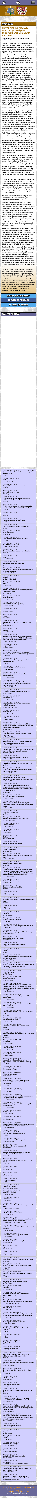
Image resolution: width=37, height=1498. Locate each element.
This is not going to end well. (12, 843)
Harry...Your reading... (10, 849)
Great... (5, 1437)
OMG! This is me (8, 972)
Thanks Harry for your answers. (13, 563)
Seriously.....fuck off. (10, 1192)
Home (4, 1487)
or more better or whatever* (12, 919)
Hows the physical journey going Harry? (16, 691)
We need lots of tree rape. (11, 492)
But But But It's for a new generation (15, 1146)
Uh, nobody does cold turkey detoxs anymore (18, 1140)
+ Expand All (30, 470)
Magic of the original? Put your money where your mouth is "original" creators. (18, 1132)
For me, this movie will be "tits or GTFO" (16, 526)
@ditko (5, 577)
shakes (5, 630)
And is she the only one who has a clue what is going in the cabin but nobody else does (17, 507)
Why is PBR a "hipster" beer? (13, 863)
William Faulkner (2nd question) (13, 604)
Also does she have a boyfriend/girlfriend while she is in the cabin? (16, 499)
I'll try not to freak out (10, 1074)
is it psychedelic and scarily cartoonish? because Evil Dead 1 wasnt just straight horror (18, 653)
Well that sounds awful (10, 1019)
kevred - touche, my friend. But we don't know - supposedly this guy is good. (18, 1096)
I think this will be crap (10, 1378)
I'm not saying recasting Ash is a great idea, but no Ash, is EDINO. (17, 1469)
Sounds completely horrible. (12, 887)
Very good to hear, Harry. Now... (13, 938)
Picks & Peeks (26, 1487)
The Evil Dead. (8, 1307)
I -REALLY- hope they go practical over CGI (17, 763)
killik (4, 479)
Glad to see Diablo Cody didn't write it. (16, 1235)
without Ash (7, 1462)
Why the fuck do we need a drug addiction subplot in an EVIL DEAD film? (17, 1153)
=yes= (5, 514)
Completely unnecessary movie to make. (16, 486)
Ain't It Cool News (22, 10)
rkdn (4, 610)
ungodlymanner (8, 1047)
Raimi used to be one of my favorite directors (18, 926)
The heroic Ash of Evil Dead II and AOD (16, 818)
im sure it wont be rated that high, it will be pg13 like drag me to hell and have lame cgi (17, 1061)
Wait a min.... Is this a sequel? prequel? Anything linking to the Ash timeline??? (16, 1477)
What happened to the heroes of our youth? (17, 1301)
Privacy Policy (16, 1492)
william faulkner (8, 597)
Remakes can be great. (10, 1348)
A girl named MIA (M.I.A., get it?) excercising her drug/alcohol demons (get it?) (17, 742)
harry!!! (5, 907)
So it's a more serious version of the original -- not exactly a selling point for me (18, 965)
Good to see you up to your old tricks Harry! (17, 932)
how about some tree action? (12, 1090)
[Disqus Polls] (18, 340)
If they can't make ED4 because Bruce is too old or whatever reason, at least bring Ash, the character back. (18, 1407)
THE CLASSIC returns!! (11, 545)
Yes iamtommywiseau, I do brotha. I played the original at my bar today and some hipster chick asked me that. (18, 683)
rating (5, 616)
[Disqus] (18, 389)
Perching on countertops (11, 1384)
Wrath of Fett (7, 1054)
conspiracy (6, 913)
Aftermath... (7, 1041)
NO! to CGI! (7, 1112)
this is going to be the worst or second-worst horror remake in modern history (18, 1219)
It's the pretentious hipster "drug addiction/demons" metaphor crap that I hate (18, 778)
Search (21, 1489)
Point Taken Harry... (9, 824)
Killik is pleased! (8, 532)
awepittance (7, 711)
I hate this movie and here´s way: (14, 520)
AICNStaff (7, 40)
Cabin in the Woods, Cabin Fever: (14, 668)
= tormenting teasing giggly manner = (15, 757)
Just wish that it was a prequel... (13, 881)
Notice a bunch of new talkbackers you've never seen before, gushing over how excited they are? (18, 804)
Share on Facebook (19, 300)
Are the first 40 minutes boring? (13, 1241)
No (4, 1168)
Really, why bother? (9, 978)
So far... (5, 837)
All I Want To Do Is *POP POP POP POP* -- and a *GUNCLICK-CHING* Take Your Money (18, 1399)
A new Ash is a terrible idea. (12, 1425)
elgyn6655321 (7, 697)
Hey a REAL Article (9, 1180)
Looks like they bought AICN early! (14, 944)
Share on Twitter (19, 305)
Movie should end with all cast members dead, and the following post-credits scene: (18, 1125)
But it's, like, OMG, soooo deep (13, 796)
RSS (9, 1492)
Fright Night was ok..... (10, 1342)
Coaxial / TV (17, 1487)
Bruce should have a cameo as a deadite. (16, 551)
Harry (5, 950)
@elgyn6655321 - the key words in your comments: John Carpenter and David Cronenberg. (16, 1081)
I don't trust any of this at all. (12, 1213)
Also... (5, 893)
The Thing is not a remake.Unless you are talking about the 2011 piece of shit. (16, 1355)
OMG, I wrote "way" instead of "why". (15, 538)
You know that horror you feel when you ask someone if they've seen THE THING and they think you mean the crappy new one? (18, 637)
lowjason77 (7, 646)
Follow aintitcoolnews (18, 296)
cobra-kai (6, 1287)
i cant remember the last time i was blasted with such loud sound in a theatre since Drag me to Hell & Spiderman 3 (18, 725)
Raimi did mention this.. (11, 812)
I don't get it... (7, 831)
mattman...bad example (10, 1443)
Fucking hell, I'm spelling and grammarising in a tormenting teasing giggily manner (18, 750)
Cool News (10, 1487)
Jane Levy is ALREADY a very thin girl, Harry (18, 1259)
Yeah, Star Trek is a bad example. (14, 1456)
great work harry (8, 1068)
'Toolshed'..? (7, 1199)
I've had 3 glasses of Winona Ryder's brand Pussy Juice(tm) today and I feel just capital (17, 1314)
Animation (10, 1489)
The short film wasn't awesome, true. (15, 1281)
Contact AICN (25, 1492)
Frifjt (4, 1336)
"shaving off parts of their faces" (14, 1322)
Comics (16, 1489)
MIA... (5, 583)
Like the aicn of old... (10, 1186)
